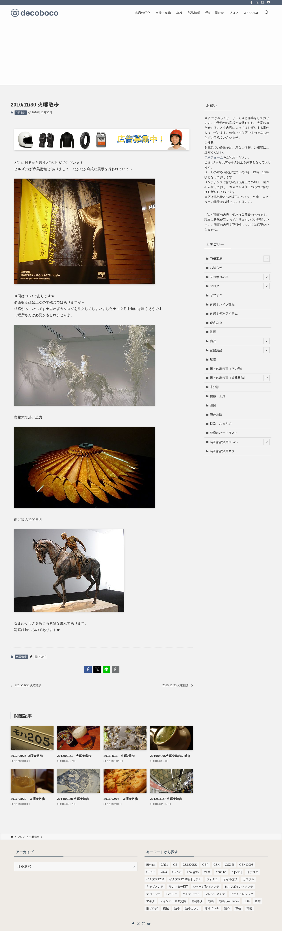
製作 (227, 908)
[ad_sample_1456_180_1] (101, 149)
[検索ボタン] (266, 13)
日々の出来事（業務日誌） (228, 377)
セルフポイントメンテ (238, 886)
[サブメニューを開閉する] (266, 259)
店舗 (258, 901)
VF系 (207, 872)
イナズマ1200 (155, 879)
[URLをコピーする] (115, 669)
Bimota (150, 864)
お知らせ (216, 267)
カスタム (248, 879)
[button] (88, 669)
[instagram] (263, 2)
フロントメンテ (215, 894)
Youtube (221, 872)
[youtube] (268, 2)
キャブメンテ (154, 886)
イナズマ (252, 872)
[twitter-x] (257, 2)
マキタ (150, 901)
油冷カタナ (192, 908)
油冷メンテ (212, 908)
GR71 (164, 864)
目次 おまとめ (221, 423)
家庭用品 (216, 350)
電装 (249, 908)
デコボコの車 (219, 277)
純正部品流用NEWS (223, 442)
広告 (213, 359)
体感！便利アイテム (224, 313)
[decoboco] (35, 12)
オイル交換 (230, 879)
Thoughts (193, 872)
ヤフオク (216, 295)
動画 (213, 332)
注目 (213, 405)
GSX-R (229, 864)
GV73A (177, 872)
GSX (216, 864)
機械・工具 (217, 396)
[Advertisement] (141, 54)
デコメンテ (153, 894)
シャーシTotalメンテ (206, 886)
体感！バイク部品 (222, 304)
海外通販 (216, 414)
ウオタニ (212, 879)
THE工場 (216, 258)
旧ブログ (40, 656)
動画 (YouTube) (229, 901)
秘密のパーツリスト (224, 433)
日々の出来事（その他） (227, 368)
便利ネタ (216, 323)
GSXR (150, 872)
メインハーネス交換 (173, 901)
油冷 (177, 908)
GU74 (163, 872)
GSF (205, 864)
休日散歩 (20, 112)
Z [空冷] (237, 872)
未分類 (214, 387)
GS (175, 864)
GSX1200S (246, 864)
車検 (238, 908)
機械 (166, 908)
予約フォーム (213, 157)
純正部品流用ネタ (222, 451)
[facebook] (251, 2)
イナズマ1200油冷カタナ (185, 879)
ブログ (214, 286)
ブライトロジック (241, 894)
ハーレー (171, 894)
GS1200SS (190, 864)
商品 (213, 341)
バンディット (191, 894)
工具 (247, 901)
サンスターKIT (178, 886)
